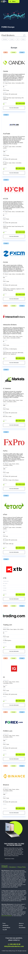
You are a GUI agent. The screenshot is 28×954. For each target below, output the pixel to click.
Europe (23, 39)
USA (18, 39)
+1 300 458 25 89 (14, 944)
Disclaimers (12, 867)
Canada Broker (6, 927)
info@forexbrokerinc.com (14, 946)
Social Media (22, 927)
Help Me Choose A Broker (9, 858)
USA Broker (5, 925)
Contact (21, 925)
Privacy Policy (22, 867)
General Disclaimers (6, 915)
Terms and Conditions (4, 866)
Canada (12, 39)
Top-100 (5, 929)
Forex (4, 923)
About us (21, 923)
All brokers (5, 39)
